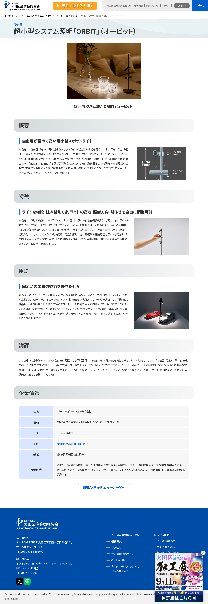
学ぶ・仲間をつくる (166, 546)
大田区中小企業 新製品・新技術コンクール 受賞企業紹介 (49, 16)
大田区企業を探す (166, 541)
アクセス (166, 5)
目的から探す (152, 5)
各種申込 (200, 5)
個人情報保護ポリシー (123, 554)
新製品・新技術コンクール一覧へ (104, 487)
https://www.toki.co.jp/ (71, 444)
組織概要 (138, 5)
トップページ (11, 16)
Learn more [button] (11, 599)
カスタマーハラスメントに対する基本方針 (125, 569)
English (181, 5)
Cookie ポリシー (120, 560)
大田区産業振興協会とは (119, 5)
